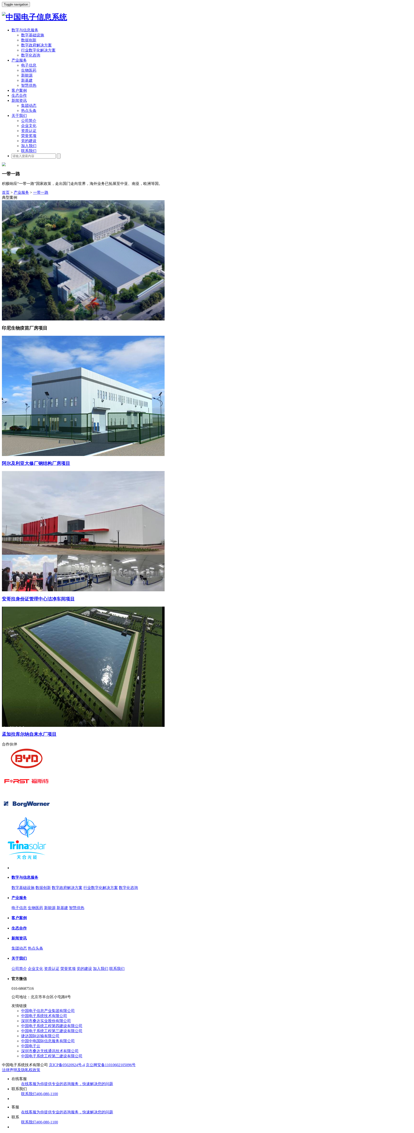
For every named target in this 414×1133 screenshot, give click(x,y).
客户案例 (19, 90)
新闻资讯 (19, 100)
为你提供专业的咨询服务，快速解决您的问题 (67, 1084)
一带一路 (40, 192)
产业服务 (19, 60)
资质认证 (28, 131)
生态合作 (19, 95)
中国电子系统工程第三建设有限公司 (51, 1031)
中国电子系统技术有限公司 (44, 1016)
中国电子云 (30, 1046)
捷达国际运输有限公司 (40, 1036)
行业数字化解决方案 (38, 50)
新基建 (27, 80)
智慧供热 (28, 85)
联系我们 (28, 151)
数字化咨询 (30, 55)
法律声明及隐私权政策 (21, 1070)
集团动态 (28, 105)
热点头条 (28, 110)
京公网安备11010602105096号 (111, 1065)
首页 (6, 192)
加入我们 (28, 146)
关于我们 (19, 116)
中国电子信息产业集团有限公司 (48, 1011)
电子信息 (28, 65)
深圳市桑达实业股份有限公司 (46, 1021)
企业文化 (28, 126)
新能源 (27, 75)
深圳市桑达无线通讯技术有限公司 (50, 1051)
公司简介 (28, 121)
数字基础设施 (32, 35)
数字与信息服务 (25, 30)
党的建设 (28, 141)
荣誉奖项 (28, 136)
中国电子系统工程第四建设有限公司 (51, 1026)
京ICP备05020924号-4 (67, 1065)
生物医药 (28, 70)
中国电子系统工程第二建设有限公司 (51, 1056)
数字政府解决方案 (36, 45)
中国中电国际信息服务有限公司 (48, 1041)
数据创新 (28, 40)
